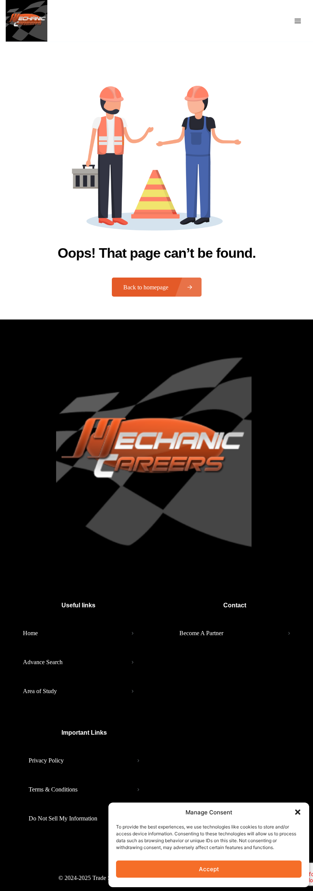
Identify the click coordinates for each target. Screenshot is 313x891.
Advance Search (43, 662)
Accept (209, 869)
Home (30, 633)
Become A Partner (201, 633)
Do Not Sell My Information (63, 818)
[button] (298, 812)
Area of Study (40, 691)
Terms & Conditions (53, 789)
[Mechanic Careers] (26, 21)
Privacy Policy (46, 760)
